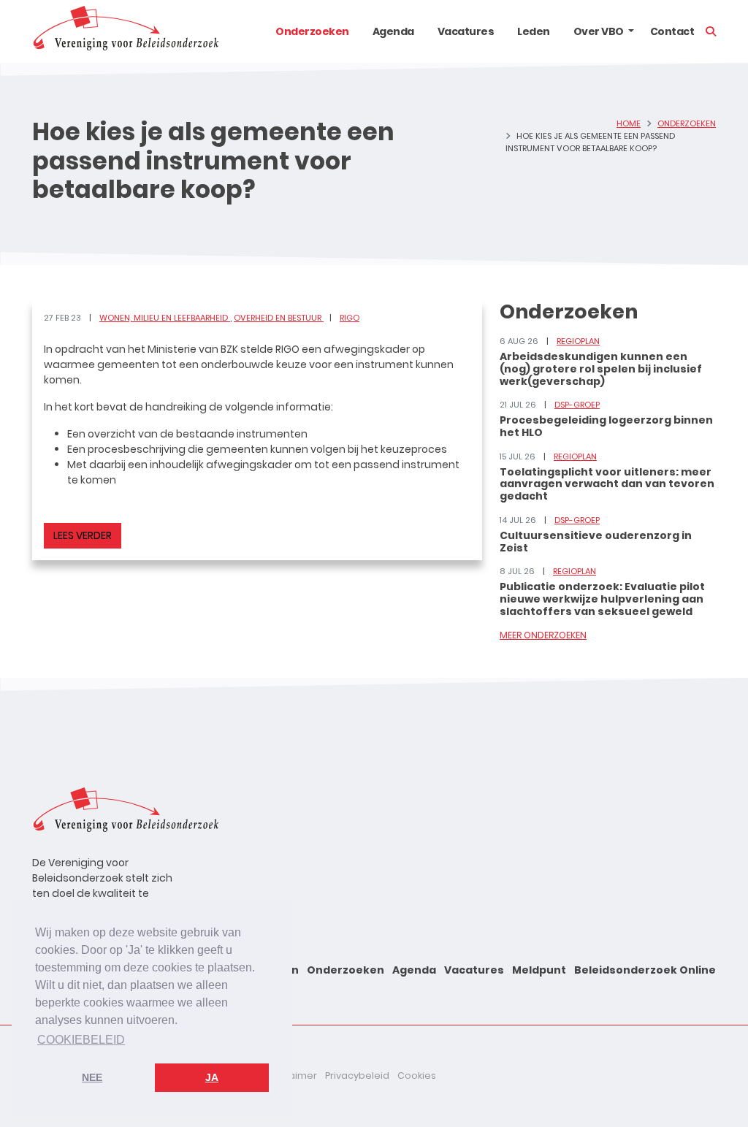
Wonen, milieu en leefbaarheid (164, 318)
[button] (631, 31)
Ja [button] (211, 1077)
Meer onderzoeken (543, 635)
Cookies (416, 1075)
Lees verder (82, 535)
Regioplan (578, 341)
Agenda (393, 31)
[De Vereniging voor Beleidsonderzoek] (125, 31)
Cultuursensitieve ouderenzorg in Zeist (596, 541)
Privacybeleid (357, 1075)
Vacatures (466, 31)
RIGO (349, 318)
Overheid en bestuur (279, 318)
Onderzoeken (312, 31)
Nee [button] (92, 1077)
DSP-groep (577, 404)
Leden (533, 31)
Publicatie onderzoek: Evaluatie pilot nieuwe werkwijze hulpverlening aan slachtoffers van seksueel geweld (602, 599)
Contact (672, 31)
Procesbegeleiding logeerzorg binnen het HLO (606, 426)
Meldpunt (539, 970)
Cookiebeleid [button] (81, 1040)
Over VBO (598, 31)
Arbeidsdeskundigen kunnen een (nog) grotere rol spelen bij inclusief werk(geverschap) (601, 369)
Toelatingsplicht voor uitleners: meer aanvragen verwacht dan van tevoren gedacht (607, 484)
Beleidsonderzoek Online (645, 970)
